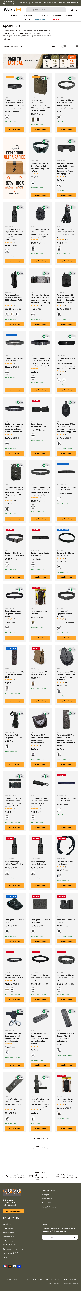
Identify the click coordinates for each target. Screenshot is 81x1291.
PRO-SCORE (8, 1257)
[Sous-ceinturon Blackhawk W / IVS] (40, 408)
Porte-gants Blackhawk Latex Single (40, 921)
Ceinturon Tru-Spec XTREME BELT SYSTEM (14, 976)
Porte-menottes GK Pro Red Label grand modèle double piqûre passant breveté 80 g (40, 233)
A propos (45, 1194)
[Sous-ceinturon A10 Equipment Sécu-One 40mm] (14, 596)
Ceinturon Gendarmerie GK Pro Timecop (14, 359)
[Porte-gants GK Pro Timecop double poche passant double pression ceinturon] (40, 720)
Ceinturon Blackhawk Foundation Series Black (14, 554)
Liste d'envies (8, 1228)
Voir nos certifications (13, 1211)
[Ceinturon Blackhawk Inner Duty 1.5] (66, 538)
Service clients (8, 1232)
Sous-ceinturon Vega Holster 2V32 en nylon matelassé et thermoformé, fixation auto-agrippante (65, 168)
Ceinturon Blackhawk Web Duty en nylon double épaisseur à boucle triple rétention (65, 104)
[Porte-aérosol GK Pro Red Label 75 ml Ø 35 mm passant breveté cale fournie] (14, 1084)
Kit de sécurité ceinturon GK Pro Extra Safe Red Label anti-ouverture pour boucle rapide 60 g (40, 299)
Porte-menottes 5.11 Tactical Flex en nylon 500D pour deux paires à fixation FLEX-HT (66, 299)
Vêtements (27, 15)
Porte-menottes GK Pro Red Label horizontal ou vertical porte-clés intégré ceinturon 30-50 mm (14, 492)
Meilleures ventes (50, 3)
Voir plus (6, 39)
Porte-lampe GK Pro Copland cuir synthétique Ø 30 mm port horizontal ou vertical (39, 1038)
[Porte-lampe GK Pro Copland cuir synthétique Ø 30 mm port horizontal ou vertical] (40, 1018)
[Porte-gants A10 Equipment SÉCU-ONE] (14, 720)
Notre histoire (47, 1199)
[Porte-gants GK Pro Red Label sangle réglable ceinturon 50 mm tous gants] (66, 214)
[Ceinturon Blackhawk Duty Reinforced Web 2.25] (66, 960)
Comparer (56, 46)
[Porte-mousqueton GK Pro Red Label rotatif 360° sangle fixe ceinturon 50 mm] (40, 783)
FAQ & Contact (72, 3)
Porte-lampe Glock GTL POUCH (66, 921)
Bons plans (54, 19)
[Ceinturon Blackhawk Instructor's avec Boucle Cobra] (40, 960)
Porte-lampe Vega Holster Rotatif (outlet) (14, 862)
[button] (76, 9)
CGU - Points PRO (37, 1279)
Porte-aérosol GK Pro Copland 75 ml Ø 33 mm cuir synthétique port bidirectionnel (66, 1037)
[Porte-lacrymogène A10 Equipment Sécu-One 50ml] (14, 656)
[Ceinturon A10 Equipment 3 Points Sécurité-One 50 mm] (66, 596)
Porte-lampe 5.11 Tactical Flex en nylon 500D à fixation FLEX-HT (13, 299)
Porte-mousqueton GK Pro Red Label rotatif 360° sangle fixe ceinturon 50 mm (40, 802)
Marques (61, 3)
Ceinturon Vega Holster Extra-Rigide (40, 554)
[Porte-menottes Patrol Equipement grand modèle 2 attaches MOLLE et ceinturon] (14, 1018)
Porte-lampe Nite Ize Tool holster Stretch (65, 1100)
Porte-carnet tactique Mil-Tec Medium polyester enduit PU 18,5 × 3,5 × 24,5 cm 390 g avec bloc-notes (40, 105)
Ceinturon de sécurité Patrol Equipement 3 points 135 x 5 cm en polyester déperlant (13, 802)
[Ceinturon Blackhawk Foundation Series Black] (14, 538)
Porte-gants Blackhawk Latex (14, 921)
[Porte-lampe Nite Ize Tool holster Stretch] (66, 1084)
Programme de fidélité (11, 1253)
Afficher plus (40, 1147)
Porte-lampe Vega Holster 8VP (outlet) (39, 862)
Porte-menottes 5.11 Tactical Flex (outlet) (39, 673)
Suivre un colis (8, 1237)
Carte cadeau (23, 3)
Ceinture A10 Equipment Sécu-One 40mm (66, 488)
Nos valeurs (46, 1203)
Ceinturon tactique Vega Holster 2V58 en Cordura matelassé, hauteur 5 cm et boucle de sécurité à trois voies (66, 363)
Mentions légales (12, 1279)
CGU (27, 1279)
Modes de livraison (10, 1245)
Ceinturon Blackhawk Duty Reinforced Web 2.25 (65, 977)
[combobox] (46, 9)
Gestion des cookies (53, 1283)
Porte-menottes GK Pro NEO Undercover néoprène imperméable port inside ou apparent (66, 428)
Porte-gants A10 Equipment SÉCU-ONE (14, 736)
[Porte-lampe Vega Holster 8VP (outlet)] (40, 846)
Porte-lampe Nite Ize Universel (39, 612)
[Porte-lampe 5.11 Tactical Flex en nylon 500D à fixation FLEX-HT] (14, 279)
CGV (21, 1279)
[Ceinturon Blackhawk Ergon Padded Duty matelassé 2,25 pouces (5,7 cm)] (40, 148)
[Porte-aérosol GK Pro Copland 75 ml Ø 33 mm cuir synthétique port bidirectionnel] (66, 1018)
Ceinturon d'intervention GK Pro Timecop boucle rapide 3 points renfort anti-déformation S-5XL (40, 362)
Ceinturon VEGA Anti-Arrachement (65, 862)
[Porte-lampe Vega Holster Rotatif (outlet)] (14, 846)
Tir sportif (26, 19)
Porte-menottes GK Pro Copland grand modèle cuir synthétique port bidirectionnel (66, 676)
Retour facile (8, 1241)
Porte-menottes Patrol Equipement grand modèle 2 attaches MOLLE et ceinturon (13, 1037)
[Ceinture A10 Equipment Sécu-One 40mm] (66, 472)
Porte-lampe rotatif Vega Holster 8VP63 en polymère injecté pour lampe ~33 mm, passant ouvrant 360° (14, 234)
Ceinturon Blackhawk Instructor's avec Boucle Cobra (40, 977)
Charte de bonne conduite (52, 1279)
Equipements (42, 15)
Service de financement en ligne (15, 1249)
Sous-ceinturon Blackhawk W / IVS (38, 425)
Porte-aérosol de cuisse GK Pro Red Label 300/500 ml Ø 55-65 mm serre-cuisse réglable (40, 1103)
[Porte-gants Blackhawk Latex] (14, 904)
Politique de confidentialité (70, 1279)
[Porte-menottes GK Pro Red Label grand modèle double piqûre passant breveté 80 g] (40, 214)
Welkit (10, 1275)
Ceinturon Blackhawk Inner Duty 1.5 (65, 554)
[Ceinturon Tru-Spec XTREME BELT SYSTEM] (14, 960)
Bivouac (69, 15)
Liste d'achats (36, 3)
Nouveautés (40, 19)
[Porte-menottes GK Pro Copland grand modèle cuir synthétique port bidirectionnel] (66, 656)
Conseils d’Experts (49, 1207)
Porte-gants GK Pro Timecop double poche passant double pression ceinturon (40, 739)
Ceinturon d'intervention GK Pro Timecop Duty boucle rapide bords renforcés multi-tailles (14, 428)
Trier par (6, 46)
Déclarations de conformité (70, 1283)
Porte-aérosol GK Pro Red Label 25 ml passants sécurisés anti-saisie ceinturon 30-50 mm (66, 740)
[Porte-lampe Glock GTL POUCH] (66, 904)
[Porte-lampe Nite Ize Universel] (40, 596)
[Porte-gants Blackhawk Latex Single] (40, 904)
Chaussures (13, 15)
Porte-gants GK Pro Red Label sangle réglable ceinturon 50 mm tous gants (66, 233)
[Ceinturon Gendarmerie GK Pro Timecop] (14, 343)
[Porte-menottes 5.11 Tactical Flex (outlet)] (40, 656)
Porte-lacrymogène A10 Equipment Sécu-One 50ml (14, 674)
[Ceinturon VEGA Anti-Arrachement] (66, 846)
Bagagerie (56, 15)
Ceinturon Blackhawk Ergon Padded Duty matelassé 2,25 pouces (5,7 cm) (40, 167)
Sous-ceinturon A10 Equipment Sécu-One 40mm (13, 613)
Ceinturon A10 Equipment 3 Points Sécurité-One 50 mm (65, 613)
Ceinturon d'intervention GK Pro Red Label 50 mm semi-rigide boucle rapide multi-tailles (40, 491)
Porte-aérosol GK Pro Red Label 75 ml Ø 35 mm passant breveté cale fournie (13, 1103)
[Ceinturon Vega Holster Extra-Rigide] (40, 538)
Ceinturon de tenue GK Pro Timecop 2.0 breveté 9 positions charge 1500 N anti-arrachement (14, 104)
